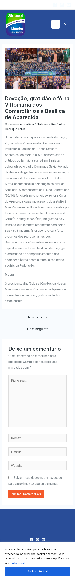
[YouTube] (69, 4)
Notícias (42, 124)
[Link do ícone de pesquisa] (65, 24)
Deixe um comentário (19, 124)
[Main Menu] (55, 24)
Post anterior (38, 317)
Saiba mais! (18, 563)
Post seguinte (37, 329)
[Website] (37, 466)
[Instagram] (62, 4)
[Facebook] (55, 4)
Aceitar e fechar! (38, 571)
